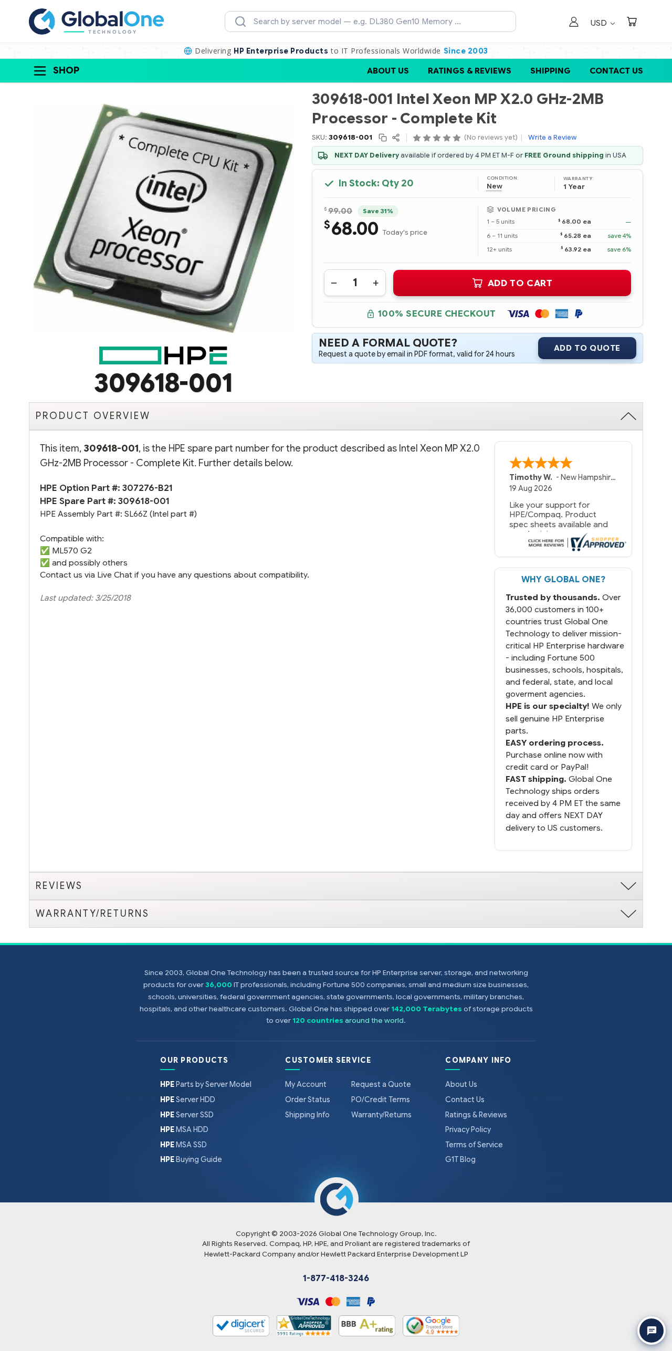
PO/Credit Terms (380, 1099)
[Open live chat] (651, 1330)
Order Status (307, 1099)
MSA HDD (184, 1129)
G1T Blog (460, 1159)
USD (600, 23)
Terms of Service (474, 1144)
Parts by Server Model (205, 1084)
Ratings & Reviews (469, 71)
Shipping (550, 71)
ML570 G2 (72, 551)
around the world (374, 1020)
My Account (306, 1084)
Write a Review (552, 137)
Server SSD (187, 1114)
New (494, 186)
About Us (388, 71)
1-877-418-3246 (336, 1278)
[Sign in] (574, 22)
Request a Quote (381, 1084)
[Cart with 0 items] (632, 22)
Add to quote (587, 348)
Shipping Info (307, 1114)
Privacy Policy (468, 1129)
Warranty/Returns (381, 1114)
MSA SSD (183, 1144)
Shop (66, 70)
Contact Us (616, 71)
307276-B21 (147, 488)
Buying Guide (191, 1159)
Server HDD (187, 1099)
